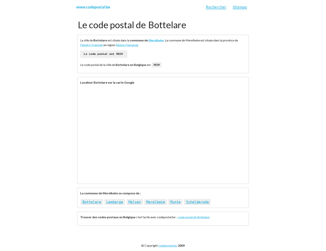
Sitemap (240, 7)
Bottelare (91, 202)
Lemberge (114, 202)
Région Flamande (127, 45)
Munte (175, 202)
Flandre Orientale (91, 45)
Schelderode (197, 202)
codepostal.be (167, 245)
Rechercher (216, 7)
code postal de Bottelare (194, 217)
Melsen (134, 202)
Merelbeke (156, 40)
